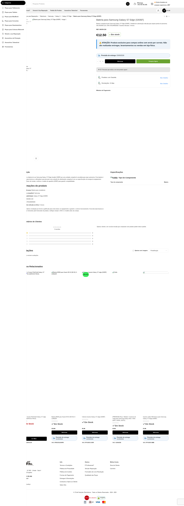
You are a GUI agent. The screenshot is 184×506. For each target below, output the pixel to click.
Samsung (50, 16)
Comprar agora (153, 61)
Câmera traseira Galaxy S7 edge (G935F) (93, 417)
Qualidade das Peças (91, 475)
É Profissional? (89, 465)
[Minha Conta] (158, 10)
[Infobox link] (140, 4)
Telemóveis (43, 16)
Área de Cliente (115, 465)
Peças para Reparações (31, 16)
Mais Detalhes (164, 78)
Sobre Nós (63, 485)
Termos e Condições (66, 465)
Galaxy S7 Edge (66, 16)
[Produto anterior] (164, 16)
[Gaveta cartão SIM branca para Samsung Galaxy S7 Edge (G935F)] (156, 343)
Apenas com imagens (141, 250)
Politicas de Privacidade (67, 468)
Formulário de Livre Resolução (94, 472)
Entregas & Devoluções (67, 478)
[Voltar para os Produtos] (167, 16)
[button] (64, 432)
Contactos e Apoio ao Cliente (68, 481)
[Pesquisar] (128, 4)
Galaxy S (57, 16)
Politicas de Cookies (66, 472)
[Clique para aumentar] (36, 158)
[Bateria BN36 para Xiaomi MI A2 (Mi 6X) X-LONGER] (64, 343)
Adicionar (120, 61)
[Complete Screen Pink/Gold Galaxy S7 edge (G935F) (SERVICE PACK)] (34, 343)
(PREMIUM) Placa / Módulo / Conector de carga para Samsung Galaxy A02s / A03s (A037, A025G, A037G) (124, 418)
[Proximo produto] (169, 16)
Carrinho (112, 468)
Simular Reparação (91, 468)
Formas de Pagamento (67, 475)
